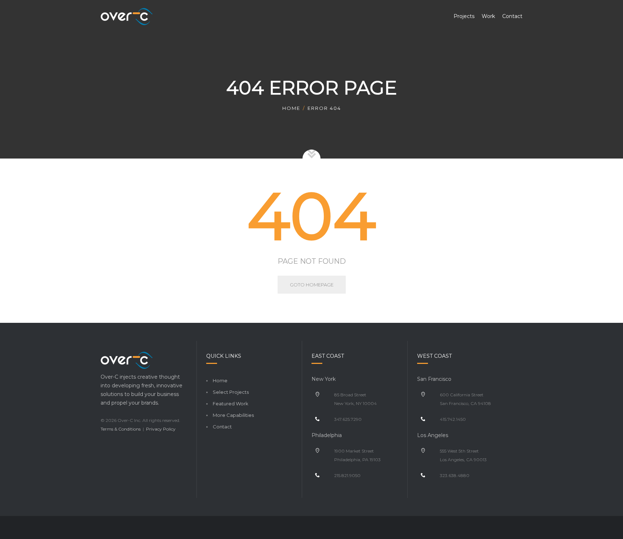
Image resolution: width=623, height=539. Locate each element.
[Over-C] (127, 16)
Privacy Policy (161, 429)
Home (291, 108)
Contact (222, 426)
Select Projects (231, 392)
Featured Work (230, 403)
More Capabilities (233, 415)
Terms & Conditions (121, 429)
